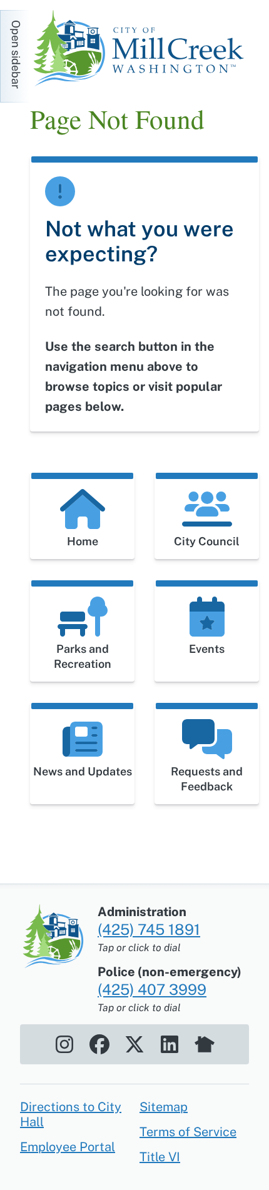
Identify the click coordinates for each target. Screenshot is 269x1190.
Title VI (160, 1156)
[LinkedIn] (170, 1044)
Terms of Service (188, 1131)
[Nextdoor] (205, 1044)
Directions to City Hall (70, 1114)
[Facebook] (99, 1044)
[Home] (142, 50)
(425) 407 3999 (152, 989)
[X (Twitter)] (134, 1044)
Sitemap (164, 1106)
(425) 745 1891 (149, 929)
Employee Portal (67, 1146)
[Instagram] (64, 1044)
